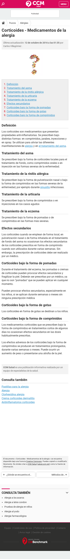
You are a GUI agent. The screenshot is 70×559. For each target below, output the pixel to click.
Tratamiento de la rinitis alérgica (25, 91)
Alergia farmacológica (15, 516)
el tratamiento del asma (52, 146)
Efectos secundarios (18, 103)
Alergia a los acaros (14, 497)
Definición (12, 84)
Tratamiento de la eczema (21, 99)
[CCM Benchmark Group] (35, 541)
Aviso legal (25, 532)
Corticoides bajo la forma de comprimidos (31, 115)
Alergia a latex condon (15, 502)
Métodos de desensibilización (54, 475)
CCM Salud (32, 464)
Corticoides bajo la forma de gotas (26, 111)
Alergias (24, 23)
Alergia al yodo (11, 511)
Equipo (7, 528)
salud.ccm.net (43, 464)
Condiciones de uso (22, 528)
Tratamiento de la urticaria (22, 95)
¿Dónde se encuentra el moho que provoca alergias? (18, 475)
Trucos (12, 23)
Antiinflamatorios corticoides (18, 402)
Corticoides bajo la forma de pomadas (29, 107)
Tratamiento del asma (19, 88)
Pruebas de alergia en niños (18, 506)
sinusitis (45, 187)
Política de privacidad (44, 528)
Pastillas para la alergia (15, 386)
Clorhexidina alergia (13, 394)
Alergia (6, 390)
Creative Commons (34, 461)
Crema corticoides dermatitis (18, 398)
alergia (29, 146)
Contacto (61, 528)
